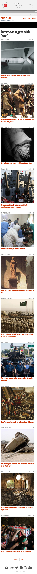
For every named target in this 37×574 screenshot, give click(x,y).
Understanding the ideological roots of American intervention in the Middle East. (17, 464)
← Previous (15, 559)
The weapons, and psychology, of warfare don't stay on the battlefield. (17, 379)
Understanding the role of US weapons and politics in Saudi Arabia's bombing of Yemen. (17, 335)
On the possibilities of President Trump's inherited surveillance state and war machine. (14, 206)
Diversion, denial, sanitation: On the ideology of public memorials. (15, 76)
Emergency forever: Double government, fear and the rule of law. (17, 291)
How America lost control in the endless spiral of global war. (17, 422)
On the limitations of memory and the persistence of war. (16, 163)
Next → (22, 559)
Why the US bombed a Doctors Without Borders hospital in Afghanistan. (17, 508)
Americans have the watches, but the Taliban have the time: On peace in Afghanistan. (17, 120)
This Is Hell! (6, 18)
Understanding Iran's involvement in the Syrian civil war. (16, 551)
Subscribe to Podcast (29, 18)
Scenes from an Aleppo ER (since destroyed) (13, 248)
